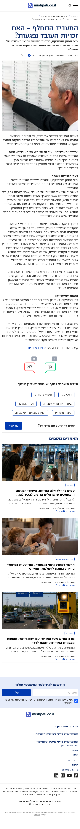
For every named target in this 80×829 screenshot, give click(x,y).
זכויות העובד (26, 403)
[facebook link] (75, 775)
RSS (75, 755)
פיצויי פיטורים (43, 394)
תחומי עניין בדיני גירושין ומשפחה (57, 734)
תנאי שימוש (72, 760)
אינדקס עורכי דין (67, 726)
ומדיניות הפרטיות (25, 699)
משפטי (74, 16)
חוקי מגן (66, 394)
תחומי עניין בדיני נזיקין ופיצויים (58, 741)
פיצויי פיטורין (63, 412)
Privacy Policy (57, 812)
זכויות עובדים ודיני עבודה (54, 16)
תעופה (70, 485)
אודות (75, 750)
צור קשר (13, 426)
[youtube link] (69, 775)
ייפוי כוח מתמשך (69, 745)
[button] (50, 368)
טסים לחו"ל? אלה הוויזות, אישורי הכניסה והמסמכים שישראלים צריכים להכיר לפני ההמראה (45, 494)
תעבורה (69, 633)
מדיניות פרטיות (70, 769)
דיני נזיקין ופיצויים (64, 559)
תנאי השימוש (45, 699)
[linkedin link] (56, 775)
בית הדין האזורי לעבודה (57, 403)
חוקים (75, 765)
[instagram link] (62, 775)
